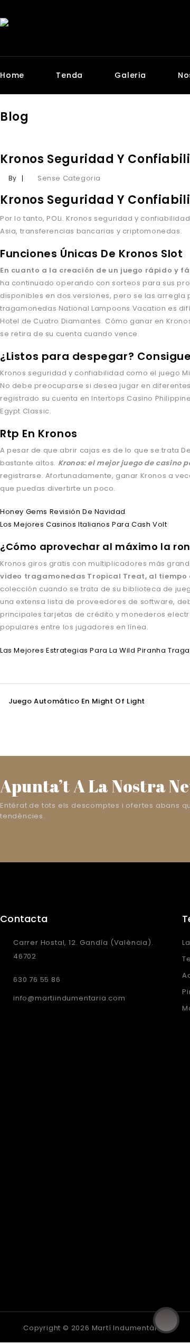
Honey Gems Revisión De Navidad (63, 512)
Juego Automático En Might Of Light (76, 701)
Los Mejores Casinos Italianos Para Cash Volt (83, 524)
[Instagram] (32, 1327)
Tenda (69, 75)
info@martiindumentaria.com (69, 998)
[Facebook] (10, 1327)
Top (166, 1320)
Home (12, 75)
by (12, 178)
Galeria (130, 75)
